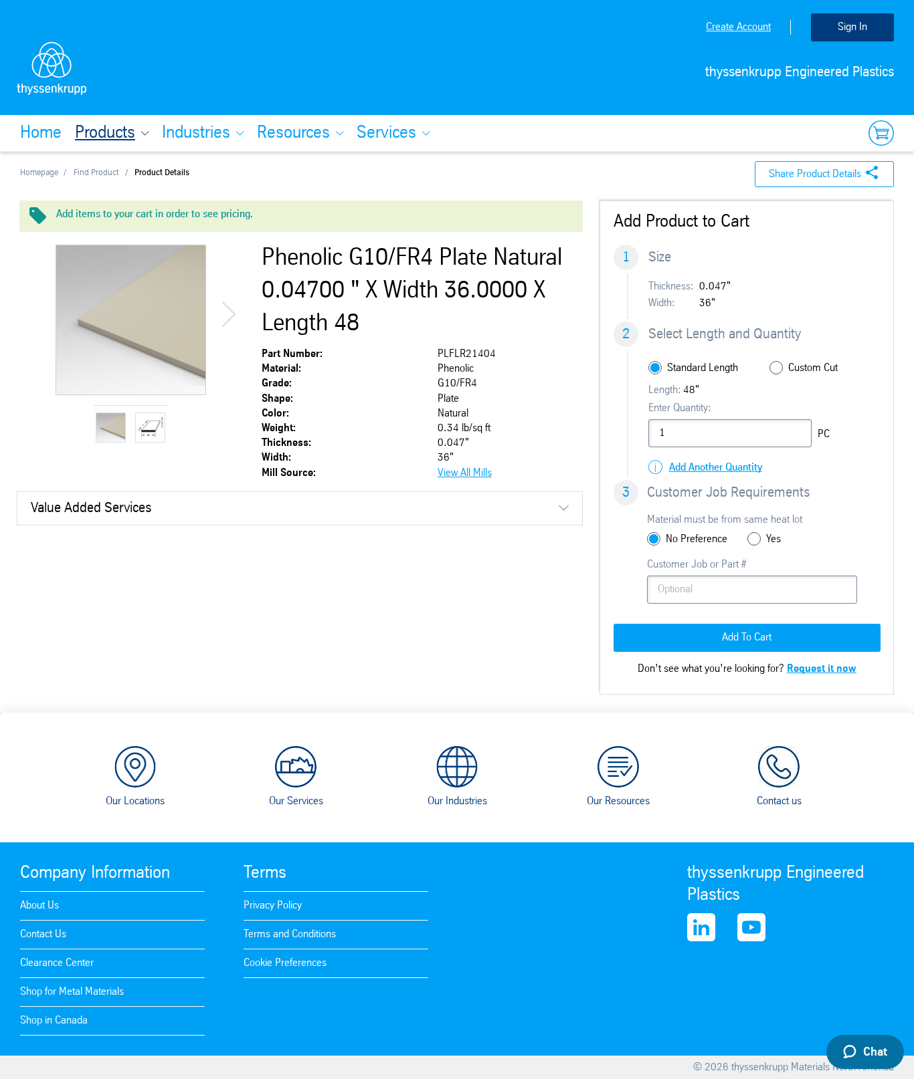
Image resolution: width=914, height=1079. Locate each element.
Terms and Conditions (290, 934)
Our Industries (457, 801)
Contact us (779, 801)
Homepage (39, 172)
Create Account (738, 27)
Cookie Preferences (285, 963)
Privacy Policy (273, 906)
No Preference (696, 539)
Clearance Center (57, 963)
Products (105, 133)
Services (386, 133)
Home (41, 133)
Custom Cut (813, 368)
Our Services (296, 801)
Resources (293, 133)
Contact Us (43, 934)
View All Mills (465, 473)
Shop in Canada (54, 1020)
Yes (773, 539)
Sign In (852, 27)
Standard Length (702, 368)
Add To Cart (746, 637)
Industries (196, 133)
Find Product (96, 172)
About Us (39, 906)
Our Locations (135, 801)
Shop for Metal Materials (72, 992)
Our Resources (618, 801)
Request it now (821, 669)
